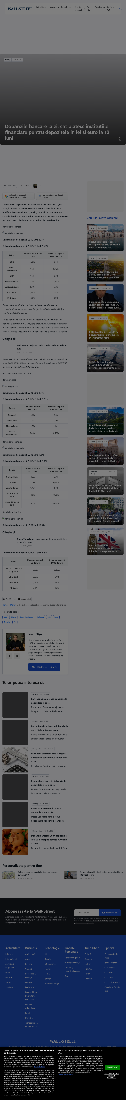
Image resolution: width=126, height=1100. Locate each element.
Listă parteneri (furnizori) (66, 1074)
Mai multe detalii (39, 1067)
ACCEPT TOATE (112, 1067)
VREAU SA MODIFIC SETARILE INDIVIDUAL (111, 1076)
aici (28, 1085)
